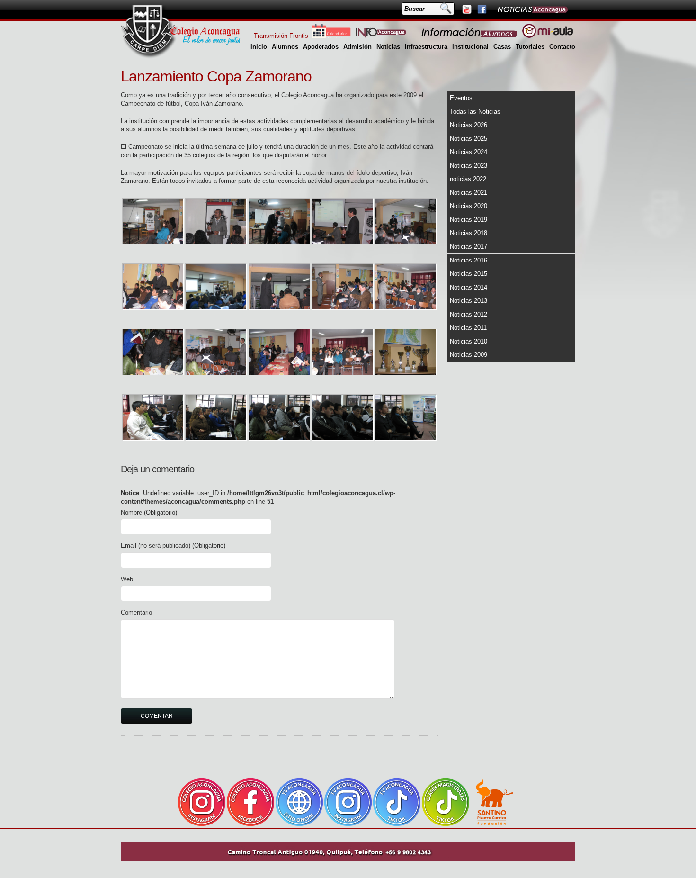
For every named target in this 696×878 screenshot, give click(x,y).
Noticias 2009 (468, 354)
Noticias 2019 (468, 219)
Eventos (461, 97)
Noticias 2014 (468, 287)
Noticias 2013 (468, 300)
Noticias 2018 (468, 232)
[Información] (469, 35)
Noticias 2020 (468, 205)
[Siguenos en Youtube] (466, 9)
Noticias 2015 (468, 273)
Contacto (562, 46)
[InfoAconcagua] (386, 35)
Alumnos (285, 46)
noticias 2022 (468, 178)
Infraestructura (426, 46)
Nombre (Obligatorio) (149, 512)
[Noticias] (532, 9)
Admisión (357, 46)
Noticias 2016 (468, 260)
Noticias (388, 46)
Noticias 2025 (468, 138)
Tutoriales (530, 46)
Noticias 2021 (468, 192)
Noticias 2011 (468, 327)
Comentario (136, 612)
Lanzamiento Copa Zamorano (216, 76)
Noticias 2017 (468, 246)
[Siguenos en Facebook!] (481, 9)
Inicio (258, 46)
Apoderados (321, 46)
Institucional (470, 46)
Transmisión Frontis (281, 35)
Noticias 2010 (468, 341)
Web (127, 579)
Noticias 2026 (468, 124)
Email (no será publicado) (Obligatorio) (173, 545)
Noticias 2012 (468, 314)
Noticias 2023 (468, 165)
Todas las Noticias (475, 111)
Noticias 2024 (468, 151)
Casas (502, 46)
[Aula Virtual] (547, 35)
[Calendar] (331, 35)
